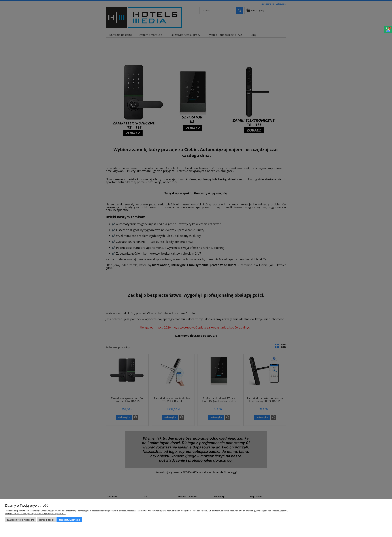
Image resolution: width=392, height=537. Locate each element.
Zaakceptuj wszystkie (69, 519)
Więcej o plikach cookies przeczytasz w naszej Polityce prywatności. (35, 513)
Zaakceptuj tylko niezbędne (20, 519)
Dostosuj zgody (46, 519)
